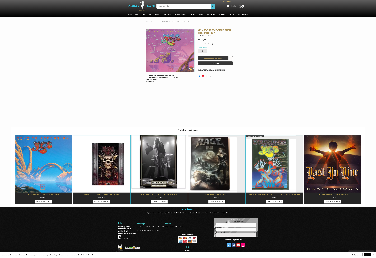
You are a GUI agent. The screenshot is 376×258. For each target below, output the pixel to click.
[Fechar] (373, 254)
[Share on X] (210, 76)
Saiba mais (150, 81)
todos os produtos (124, 226)
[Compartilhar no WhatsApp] (207, 76)
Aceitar (367, 255)
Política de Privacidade (88, 255)
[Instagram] (243, 245)
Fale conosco (123, 238)
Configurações (356, 255)
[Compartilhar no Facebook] (199, 76)
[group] (188, 169)
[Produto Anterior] (12, 169)
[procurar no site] (213, 6)
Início (147, 22)
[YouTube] (238, 245)
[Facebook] (233, 245)
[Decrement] (199, 51)
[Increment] (205, 51)
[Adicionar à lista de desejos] (231, 58)
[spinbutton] (202, 51)
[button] (241, 6)
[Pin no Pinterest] (203, 76)
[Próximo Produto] (364, 169)
